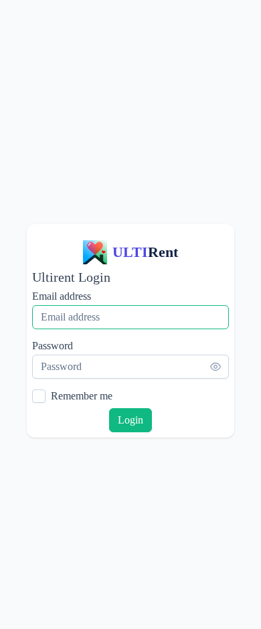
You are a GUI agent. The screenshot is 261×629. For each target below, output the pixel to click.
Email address (61, 296)
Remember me (81, 395)
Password (52, 345)
